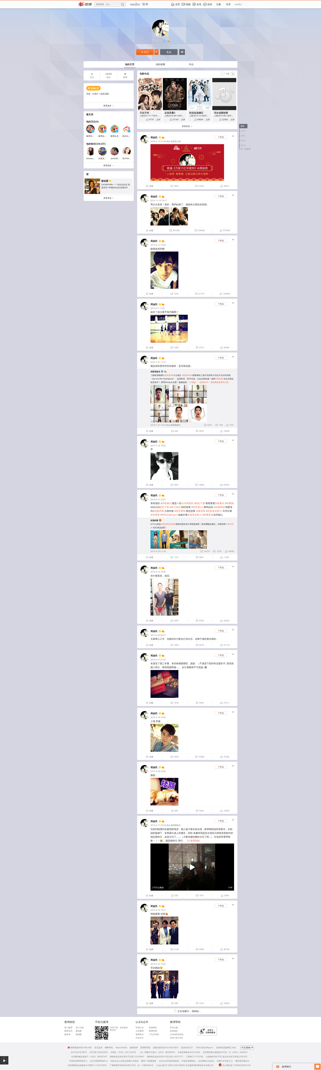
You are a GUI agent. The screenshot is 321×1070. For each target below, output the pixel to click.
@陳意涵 (208, 514)
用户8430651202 (130, 158)
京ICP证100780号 (79, 1052)
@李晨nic (198, 507)
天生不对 (144, 112)
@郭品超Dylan (170, 514)
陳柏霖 (104, 180)
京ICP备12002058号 (98, 1052)
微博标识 (140, 1034)
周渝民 (153, 137)
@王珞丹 (176, 507)
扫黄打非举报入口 (225, 1060)
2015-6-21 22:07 (158, 499)
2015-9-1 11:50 (157, 308)
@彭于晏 (200, 503)
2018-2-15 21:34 (158, 141)
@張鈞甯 (154, 520)
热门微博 (68, 1027)
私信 (169, 52)
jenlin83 (114, 158)
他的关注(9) (92, 121)
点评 (158, 119)
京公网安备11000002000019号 (236, 1065)
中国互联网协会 (189, 1060)
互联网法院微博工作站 (226, 1047)
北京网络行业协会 (206, 1060)
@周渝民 (188, 503)
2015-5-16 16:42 (158, 717)
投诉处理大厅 (187, 1047)
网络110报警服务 (148, 1060)
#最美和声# (187, 375)
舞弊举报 (109, 1047)
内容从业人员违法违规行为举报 (124, 1060)
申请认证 (140, 1027)
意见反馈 (98, 1047)
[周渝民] (144, 142)
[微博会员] (162, 137)
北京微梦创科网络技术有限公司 (199, 1065)
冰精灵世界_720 (105, 158)
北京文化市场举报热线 (169, 1060)
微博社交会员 (92, 136)
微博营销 (153, 1031)
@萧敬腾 (219, 378)
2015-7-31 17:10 (158, 362)
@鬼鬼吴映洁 (214, 510)
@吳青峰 (180, 510)
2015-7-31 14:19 (158, 425)
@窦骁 (230, 503)
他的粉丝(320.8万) (96, 143)
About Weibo (121, 1047)
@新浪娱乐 (155, 371)
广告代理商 (154, 1034)
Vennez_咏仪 (92, 158)
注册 (218, 4)
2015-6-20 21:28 (158, 551)
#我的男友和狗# (168, 524)
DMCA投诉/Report (204, 1047)
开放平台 (140, 1038)
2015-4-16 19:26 (158, 964)
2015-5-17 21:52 (158, 659)
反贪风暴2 (170, 112)
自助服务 (174, 1031)
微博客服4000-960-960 (81, 1047)
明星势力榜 (176, 141)
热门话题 (80, 1027)
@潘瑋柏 (220, 507)
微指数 (79, 1034)
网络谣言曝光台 (242, 1060)
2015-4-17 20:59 (158, 825)
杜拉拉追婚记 (196, 112)
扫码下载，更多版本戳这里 (119, 1028)
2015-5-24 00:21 (158, 635)
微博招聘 (134, 1047)
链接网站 (153, 1027)
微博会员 (115, 136)
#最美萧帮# (168, 375)
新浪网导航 (145, 1047)
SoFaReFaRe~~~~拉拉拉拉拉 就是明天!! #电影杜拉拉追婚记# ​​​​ (115, 186)
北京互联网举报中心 (99, 1060)
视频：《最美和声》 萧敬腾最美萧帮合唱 (209, 382)
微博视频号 (176, 425)
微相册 (79, 1031)
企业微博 (140, 1031)
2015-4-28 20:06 (158, 771)
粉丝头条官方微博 (130, 136)
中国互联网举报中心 (78, 1060)
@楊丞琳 (159, 510)
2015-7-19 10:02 (158, 445)
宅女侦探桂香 (221, 112)
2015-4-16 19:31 (158, 910)
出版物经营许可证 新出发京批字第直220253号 (226, 1056)
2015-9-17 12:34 (158, 245)
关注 (145, 52)
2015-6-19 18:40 (158, 571)
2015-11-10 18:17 (158, 200)
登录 (228, 4)
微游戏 (67, 1034)
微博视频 (193, 840)
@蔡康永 (166, 503)
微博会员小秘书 (105, 136)
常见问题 (174, 1027)
